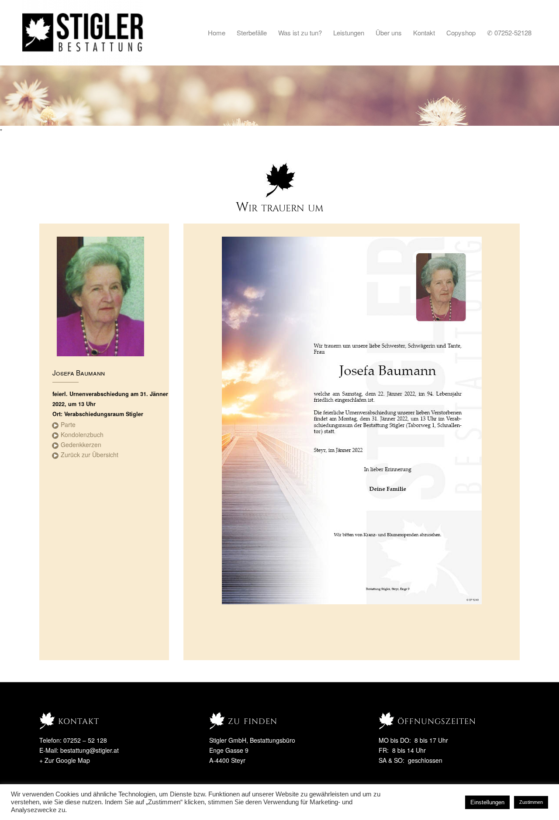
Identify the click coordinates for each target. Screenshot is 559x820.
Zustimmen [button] (531, 802)
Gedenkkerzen (81, 444)
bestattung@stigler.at (89, 750)
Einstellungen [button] (487, 802)
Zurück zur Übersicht (89, 454)
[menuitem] (216, 32)
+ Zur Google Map (64, 760)
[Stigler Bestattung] (83, 32)
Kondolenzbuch (82, 434)
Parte (68, 424)
